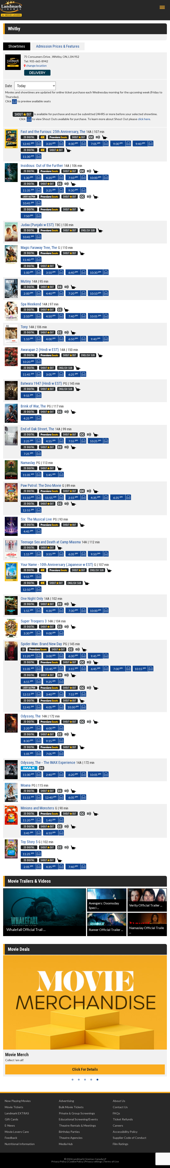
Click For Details (85, 1069)
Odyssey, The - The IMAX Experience (48, 762)
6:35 (118, 497)
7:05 (95, 143)
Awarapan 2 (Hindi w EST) (40, 349)
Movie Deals (19, 949)
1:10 (28, 338)
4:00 (73, 143)
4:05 (51, 707)
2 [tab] (79, 1080)
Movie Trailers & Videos (29, 881)
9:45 (95, 655)
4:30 (51, 610)
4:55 (51, 441)
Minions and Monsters (37, 808)
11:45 (28, 374)
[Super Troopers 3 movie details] (11, 636)
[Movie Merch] (85, 1002)
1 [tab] (72, 1080)
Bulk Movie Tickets (71, 1107)
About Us (119, 1101)
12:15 (28, 694)
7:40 (73, 316)
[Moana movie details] (11, 801)
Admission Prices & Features (57, 46)
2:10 (28, 316)
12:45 (28, 143)
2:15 (73, 497)
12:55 (28, 510)
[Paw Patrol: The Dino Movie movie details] (11, 501)
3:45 (28, 832)
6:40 (73, 272)
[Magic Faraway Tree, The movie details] (11, 263)
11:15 (28, 797)
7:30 (73, 610)
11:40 (28, 259)
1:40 (51, 820)
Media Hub (66, 1144)
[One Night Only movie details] (11, 614)
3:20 (51, 143)
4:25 (28, 418)
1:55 (28, 610)
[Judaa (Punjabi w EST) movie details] (11, 240)
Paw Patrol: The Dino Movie (41, 485)
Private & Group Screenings (77, 1113)
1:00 (28, 272)
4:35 (95, 497)
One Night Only (32, 598)
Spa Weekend (31, 304)
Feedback (11, 1137)
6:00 (51, 728)
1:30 (28, 177)
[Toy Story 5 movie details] (11, 857)
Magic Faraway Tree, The (39, 247)
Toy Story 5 (29, 842)
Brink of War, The (33, 406)
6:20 (73, 774)
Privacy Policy (59, 1161)
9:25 (51, 681)
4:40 (51, 293)
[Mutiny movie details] (11, 297)
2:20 (28, 728)
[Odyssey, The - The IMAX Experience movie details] (11, 778)
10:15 (140, 668)
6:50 (73, 338)
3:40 (51, 694)
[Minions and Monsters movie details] (11, 823)
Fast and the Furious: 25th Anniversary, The (53, 131)
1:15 (28, 554)
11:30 (28, 156)
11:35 (28, 190)
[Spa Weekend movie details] (11, 319)
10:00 (95, 177)
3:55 (51, 554)
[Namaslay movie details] (11, 478)
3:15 (73, 668)
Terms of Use (111, 1161)
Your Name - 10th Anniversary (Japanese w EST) (57, 564)
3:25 (51, 190)
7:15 (73, 694)
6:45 (95, 668)
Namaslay (28, 462)
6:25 (73, 374)
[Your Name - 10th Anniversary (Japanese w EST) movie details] (11, 580)
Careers (118, 1125)
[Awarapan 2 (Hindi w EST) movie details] (11, 365)
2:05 (28, 866)
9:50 (95, 554)
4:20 (51, 177)
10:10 (95, 293)
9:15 (51, 740)
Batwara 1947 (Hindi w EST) (41, 383)
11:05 (28, 474)
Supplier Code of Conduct (129, 1137)
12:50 (28, 589)
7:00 (118, 668)
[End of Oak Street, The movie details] (11, 444)
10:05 (95, 316)
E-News (10, 1125)
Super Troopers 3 (34, 621)
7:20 (73, 293)
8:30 (28, 740)
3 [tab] (85, 1080)
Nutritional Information (20, 1144)
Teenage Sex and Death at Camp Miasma (51, 542)
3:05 (51, 374)
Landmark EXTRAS (17, 1113)
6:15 (28, 681)
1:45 (51, 474)
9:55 (28, 395)
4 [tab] (91, 1080)
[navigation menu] (162, 7)
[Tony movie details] (11, 342)
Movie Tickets (14, 1107)
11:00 (28, 774)
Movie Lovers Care (17, 1131)
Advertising (66, 1101)
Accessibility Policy (125, 1131)
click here (144, 119)
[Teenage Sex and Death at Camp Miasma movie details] (11, 557)
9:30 (73, 190)
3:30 (28, 633)
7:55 (73, 441)
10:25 (95, 441)
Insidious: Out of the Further (42, 165)
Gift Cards (11, 1119)
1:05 (28, 753)
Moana (25, 785)
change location (36, 65)
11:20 (28, 655)
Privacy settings (93, 1161)
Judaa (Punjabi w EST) (37, 225)
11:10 (28, 497)
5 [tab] (97, 1080)
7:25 (28, 453)
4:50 (51, 316)
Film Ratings (120, 1144)
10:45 (28, 203)
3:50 (51, 272)
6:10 (51, 832)
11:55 (50, 497)
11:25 (28, 853)
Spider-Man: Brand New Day (41, 644)
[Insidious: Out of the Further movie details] (11, 181)
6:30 (73, 655)
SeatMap (38, 143)
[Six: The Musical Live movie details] (11, 534)
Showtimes (16, 46)
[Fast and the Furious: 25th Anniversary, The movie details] (11, 147)
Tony (24, 327)
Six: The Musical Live (36, 519)
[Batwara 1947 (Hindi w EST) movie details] (11, 399)
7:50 (28, 215)
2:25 (28, 441)
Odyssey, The (31, 716)
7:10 (73, 177)
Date (8, 86)
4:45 (28, 531)
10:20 (28, 361)
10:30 (95, 272)
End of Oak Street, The (37, 429)
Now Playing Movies (18, 1101)
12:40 (50, 797)
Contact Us (120, 1107)
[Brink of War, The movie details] (11, 421)
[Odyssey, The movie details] (11, 731)
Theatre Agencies (71, 1137)
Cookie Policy (75, 1161)
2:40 (51, 774)
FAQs (116, 1113)
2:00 (28, 293)
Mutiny (26, 281)
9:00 (118, 143)
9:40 (140, 143)
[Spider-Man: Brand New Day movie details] (11, 659)
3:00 (51, 655)
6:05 (73, 797)
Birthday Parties (69, 1131)
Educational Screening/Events (78, 1119)
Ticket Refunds (123, 1119)
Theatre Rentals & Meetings (77, 1125)
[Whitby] (13, 69)
